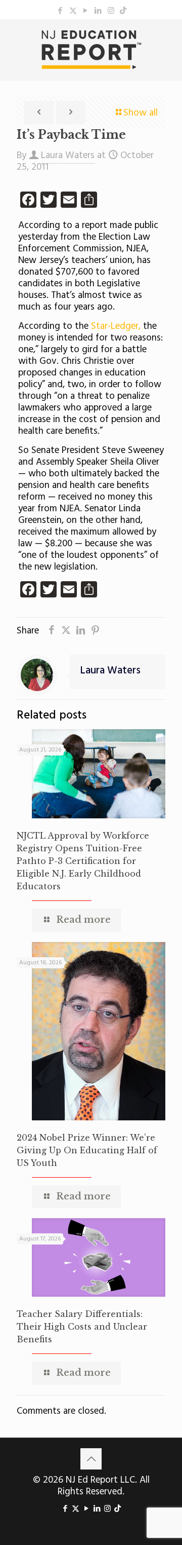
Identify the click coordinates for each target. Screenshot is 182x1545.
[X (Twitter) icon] (73, 11)
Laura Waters (68, 155)
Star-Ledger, (116, 326)
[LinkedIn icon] (98, 11)
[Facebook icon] (60, 11)
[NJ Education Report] (91, 49)
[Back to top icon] (91, 1458)
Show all (140, 113)
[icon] (123, 11)
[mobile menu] (168, 39)
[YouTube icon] (85, 11)
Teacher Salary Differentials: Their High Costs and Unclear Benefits (82, 1326)
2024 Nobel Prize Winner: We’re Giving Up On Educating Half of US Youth (87, 1150)
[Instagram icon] (111, 11)
